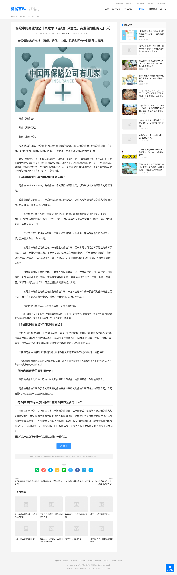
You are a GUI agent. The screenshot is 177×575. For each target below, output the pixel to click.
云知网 (65, 561)
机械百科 (18, 9)
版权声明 (140, 3)
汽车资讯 (128, 9)
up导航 (113, 561)
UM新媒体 (73, 561)
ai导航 (120, 561)
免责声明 (150, 3)
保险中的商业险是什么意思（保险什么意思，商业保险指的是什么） (63, 28)
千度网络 (98, 561)
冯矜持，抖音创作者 (73, 539)
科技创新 (116, 9)
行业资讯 (140, 9)
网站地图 (89, 565)
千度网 (90, 561)
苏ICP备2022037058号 (101, 565)
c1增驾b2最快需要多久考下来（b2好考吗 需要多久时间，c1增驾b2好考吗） (89, 482)
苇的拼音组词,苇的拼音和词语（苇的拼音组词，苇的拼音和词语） (38, 482)
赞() (84, 33)
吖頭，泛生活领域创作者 (25, 539)
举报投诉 (129, 3)
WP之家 (106, 561)
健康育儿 (152, 9)
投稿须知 (119, 3)
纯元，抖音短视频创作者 (100, 514)
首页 (107, 9)
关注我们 (161, 3)
